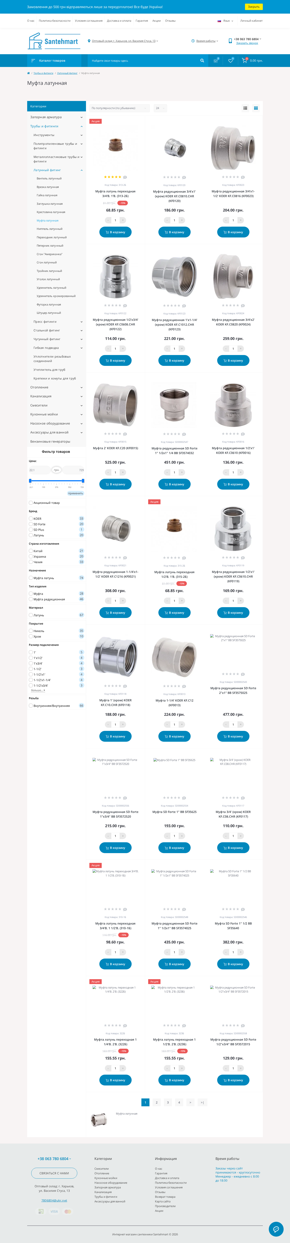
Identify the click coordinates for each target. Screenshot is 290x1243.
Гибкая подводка (46, 348)
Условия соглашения (89, 21)
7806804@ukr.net (54, 1200)
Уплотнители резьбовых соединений (52, 358)
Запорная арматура (46, 117)
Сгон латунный (47, 262)
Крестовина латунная (51, 212)
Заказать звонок (247, 43)
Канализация (40, 396)
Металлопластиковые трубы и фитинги (57, 159)
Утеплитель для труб (49, 370)
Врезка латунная (48, 187)
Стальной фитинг (47, 330)
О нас (30, 21)
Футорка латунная (49, 304)
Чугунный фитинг (47, 339)
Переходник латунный (52, 237)
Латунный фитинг (67, 73)
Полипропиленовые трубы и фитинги (55, 146)
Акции (156, 21)
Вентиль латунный (49, 178)
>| (202, 1102)
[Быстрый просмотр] (131, 121)
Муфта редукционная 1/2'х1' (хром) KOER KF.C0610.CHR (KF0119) (233, 576)
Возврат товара (165, 1197)
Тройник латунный (49, 271)
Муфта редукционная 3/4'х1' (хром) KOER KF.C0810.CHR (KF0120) (174, 196)
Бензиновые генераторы (50, 441)
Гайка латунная (47, 195)
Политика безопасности (54, 21)
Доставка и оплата (119, 21)
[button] (124, 41)
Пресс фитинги (45, 322)
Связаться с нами (54, 1173)
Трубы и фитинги (43, 73)
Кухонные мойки (44, 414)
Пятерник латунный (50, 245)
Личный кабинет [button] (251, 21)
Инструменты (44, 135)
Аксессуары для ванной (49, 432)
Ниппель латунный (49, 229)
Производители (165, 1206)
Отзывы (170, 21)
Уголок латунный (48, 279)
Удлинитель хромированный (56, 296)
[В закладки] (143, 121)
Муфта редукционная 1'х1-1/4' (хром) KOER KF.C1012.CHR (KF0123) (174, 324)
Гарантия (142, 21)
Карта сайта (162, 1201)
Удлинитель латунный (51, 288)
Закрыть (254, 7)
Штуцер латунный (49, 313)
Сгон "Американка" (49, 254)
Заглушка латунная (50, 204)
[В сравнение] (137, 121)
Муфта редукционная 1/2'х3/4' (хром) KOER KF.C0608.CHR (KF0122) (115, 324)
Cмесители (39, 405)
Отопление (39, 387)
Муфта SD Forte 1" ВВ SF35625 (174, 812)
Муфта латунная (47, 220)
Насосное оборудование (50, 423)
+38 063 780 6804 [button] (53, 1158)
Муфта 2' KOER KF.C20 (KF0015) (115, 448)
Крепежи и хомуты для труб (55, 378)
